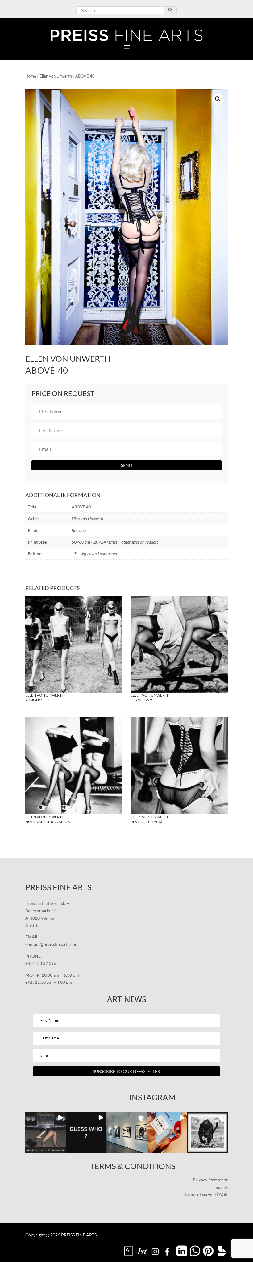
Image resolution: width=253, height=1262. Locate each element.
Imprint (220, 1187)
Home (30, 76)
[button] (217, 99)
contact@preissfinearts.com (52, 944)
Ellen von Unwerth (55, 76)
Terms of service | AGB (206, 1194)
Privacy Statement (210, 1179)
